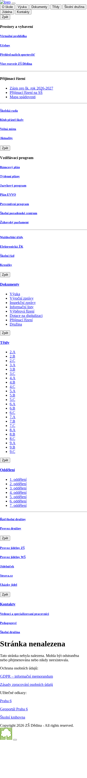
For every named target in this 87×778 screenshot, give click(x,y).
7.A (12, 417)
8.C (12, 439)
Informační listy (22, 307)
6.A (12, 404)
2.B (12, 356)
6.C (12, 413)
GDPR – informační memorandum (26, 676)
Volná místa (8, 129)
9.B (12, 447)
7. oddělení (18, 505)
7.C (12, 426)
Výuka (22, 7)
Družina (16, 324)
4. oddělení (18, 492)
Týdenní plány (10, 176)
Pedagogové (8, 623)
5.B (12, 395)
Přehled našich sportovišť (17, 54)
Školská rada (9, 110)
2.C (12, 361)
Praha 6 (6, 701)
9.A (12, 443)
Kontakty (23, 12)
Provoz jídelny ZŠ (12, 548)
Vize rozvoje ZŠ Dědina (16, 63)
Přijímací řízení (21, 320)
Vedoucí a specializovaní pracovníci (24, 614)
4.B (12, 382)
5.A (12, 391)
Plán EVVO (8, 194)
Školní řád (7, 255)
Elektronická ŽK (11, 246)
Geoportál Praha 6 (14, 709)
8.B (12, 434)
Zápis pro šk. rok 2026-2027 (31, 88)
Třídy (55, 7)
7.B (12, 421)
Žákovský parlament (14, 222)
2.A (12, 352)
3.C (12, 374)
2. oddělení (18, 484)
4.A (12, 378)
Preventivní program (14, 204)
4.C (12, 387)
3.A (12, 365)
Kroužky (6, 265)
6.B (12, 408)
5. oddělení (18, 497)
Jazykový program (13, 185)
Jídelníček (7, 566)
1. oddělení (18, 479)
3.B (12, 369)
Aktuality (6, 138)
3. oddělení (18, 488)
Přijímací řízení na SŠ (26, 92)
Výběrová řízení (22, 311)
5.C (12, 400)
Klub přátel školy (12, 120)
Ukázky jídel (8, 584)
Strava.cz (6, 575)
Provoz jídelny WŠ (13, 557)
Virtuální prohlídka (13, 36)
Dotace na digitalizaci (26, 316)
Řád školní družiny (13, 519)
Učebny (5, 45)
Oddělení (7, 470)
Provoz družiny (10, 528)
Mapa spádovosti (23, 97)
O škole (7, 7)
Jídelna (7, 12)
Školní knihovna (12, 717)
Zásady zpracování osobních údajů (26, 684)
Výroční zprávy (22, 298)
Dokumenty (39, 7)
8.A (12, 430)
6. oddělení (18, 501)
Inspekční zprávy (23, 303)
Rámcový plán (10, 167)
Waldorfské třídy (11, 237)
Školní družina (74, 7)
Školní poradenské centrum (18, 213)
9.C (12, 452)
